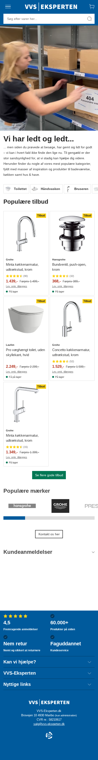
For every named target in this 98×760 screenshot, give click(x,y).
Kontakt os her (49, 534)
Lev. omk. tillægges (16, 286)
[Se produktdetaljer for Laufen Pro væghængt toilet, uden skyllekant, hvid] (26, 319)
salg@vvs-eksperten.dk (49, 724)
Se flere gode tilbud (49, 475)
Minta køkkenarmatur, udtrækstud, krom (22, 266)
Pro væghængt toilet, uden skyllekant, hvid (25, 352)
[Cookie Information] (49, 735)
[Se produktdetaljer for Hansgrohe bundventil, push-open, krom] (72, 233)
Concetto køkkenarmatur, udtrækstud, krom (71, 352)
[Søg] (89, 19)
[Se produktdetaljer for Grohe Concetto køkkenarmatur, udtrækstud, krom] (72, 319)
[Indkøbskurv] (92, 6)
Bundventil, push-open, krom (69, 266)
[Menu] (8, 6)
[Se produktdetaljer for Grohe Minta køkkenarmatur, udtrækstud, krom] (26, 233)
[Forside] (51, 6)
